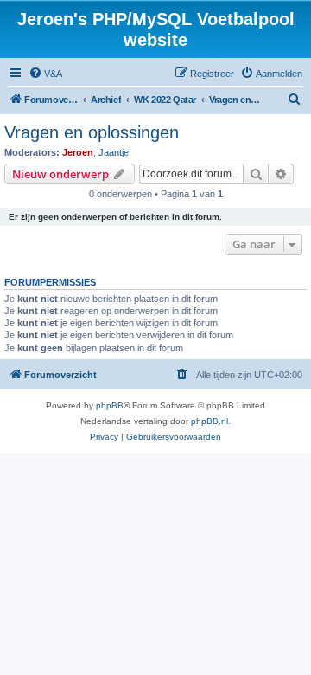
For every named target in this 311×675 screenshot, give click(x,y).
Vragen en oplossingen (91, 132)
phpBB (110, 405)
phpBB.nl (209, 421)
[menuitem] (45, 73)
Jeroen (77, 152)
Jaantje (113, 152)
